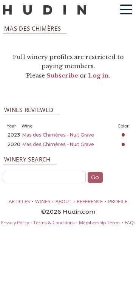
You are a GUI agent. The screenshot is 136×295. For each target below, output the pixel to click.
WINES (42, 201)
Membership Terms (100, 222)
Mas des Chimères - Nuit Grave (58, 135)
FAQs (130, 222)
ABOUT (63, 201)
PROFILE (117, 201)
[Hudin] (44, 13)
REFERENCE (90, 201)
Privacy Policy (15, 222)
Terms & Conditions (54, 222)
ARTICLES (19, 201)
